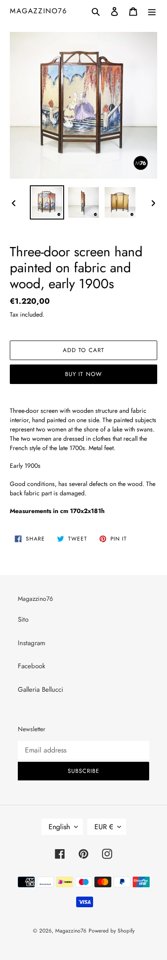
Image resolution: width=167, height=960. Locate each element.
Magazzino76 (38, 11)
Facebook (31, 666)
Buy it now (83, 374)
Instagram (31, 643)
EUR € (103, 827)
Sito (23, 619)
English (59, 827)
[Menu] (152, 10)
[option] (47, 202)
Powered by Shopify (111, 931)
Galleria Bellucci (40, 689)
